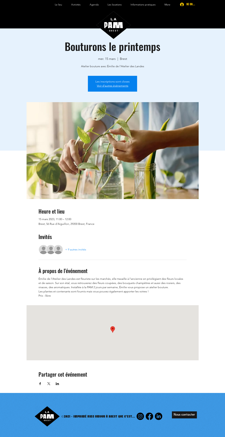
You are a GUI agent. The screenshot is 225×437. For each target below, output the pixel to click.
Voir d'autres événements (112, 85)
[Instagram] (140, 416)
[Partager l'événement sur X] (48, 383)
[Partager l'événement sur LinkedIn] (57, 383)
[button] (58, 4)
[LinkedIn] (158, 416)
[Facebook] (149, 416)
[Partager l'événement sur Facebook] (40, 383)
